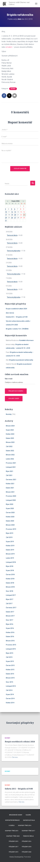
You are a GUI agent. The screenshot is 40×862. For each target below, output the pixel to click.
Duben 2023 (10, 438)
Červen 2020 (10, 512)
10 (6, 212)
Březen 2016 (10, 641)
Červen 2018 (10, 574)
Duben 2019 (10, 550)
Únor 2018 (9, 591)
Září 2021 (9, 475)
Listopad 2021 (11, 467)
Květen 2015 (10, 669)
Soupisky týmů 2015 (11, 830)
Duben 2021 (10, 488)
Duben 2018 (10, 583)
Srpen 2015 (10, 661)
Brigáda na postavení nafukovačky (21, 360)
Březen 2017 (10, 616)
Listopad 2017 (11, 595)
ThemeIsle (27, 857)
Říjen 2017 (9, 599)
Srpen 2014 (10, 694)
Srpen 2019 (10, 541)
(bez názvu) (10, 313)
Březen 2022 (10, 455)
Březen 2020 (10, 525)
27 (15, 218)
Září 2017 (9, 603)
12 (12, 212)
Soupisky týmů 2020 (13, 836)
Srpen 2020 (10, 508)
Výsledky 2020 (26, 852)
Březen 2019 (10, 554)
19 (12, 215)
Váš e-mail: (9, 379)
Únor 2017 (9, 620)
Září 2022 (9, 446)
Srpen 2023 (10, 430)
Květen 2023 (10, 434)
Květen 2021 (10, 483)
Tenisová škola (12, 235)
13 (15, 212)
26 (12, 218)
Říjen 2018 (9, 566)
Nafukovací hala (29, 820)
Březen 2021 (10, 492)
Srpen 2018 (10, 570)
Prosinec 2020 (11, 496)
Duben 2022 (10, 451)
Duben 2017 (10, 612)
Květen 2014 (10, 703)
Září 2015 (9, 657)
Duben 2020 (10, 521)
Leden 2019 (10, 558)
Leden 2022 (10, 459)
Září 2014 (9, 690)
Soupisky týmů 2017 (28, 830)
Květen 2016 (10, 632)
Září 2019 (9, 537)
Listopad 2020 (11, 500)
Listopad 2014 (11, 686)
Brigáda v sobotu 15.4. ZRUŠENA (17, 329)
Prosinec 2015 (11, 645)
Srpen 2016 (10, 628)
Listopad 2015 (11, 649)
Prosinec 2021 (11, 463)
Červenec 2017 (11, 607)
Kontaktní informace (26, 340)
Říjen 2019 (9, 533)
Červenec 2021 (11, 479)
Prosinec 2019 (11, 529)
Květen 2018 (10, 579)
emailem (9, 47)
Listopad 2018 (11, 562)
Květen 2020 (10, 517)
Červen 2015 (10, 665)
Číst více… (15, 757)
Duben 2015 (10, 674)
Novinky (13, 88)
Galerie (28, 815)
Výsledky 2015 (13, 841)
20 (15, 215)
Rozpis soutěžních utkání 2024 (16, 309)
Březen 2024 (10, 426)
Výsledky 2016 (26, 841)
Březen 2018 (10, 587)
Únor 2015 (9, 682)
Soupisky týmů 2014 (24, 825)
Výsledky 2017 (13, 846)
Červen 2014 (10, 698)
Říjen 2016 (9, 624)
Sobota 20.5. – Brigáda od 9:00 (16, 317)
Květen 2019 (10, 545)
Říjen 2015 (9, 653)
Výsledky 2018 (26, 846)
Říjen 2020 (9, 504)
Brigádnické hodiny (15, 815)
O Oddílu (12, 825)
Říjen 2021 (9, 471)
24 (6, 218)
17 (6, 215)
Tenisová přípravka (13, 251)
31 (6, 220)
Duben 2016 (10, 636)
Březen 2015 (10, 678)
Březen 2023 (10, 442)
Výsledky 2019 (13, 852)
